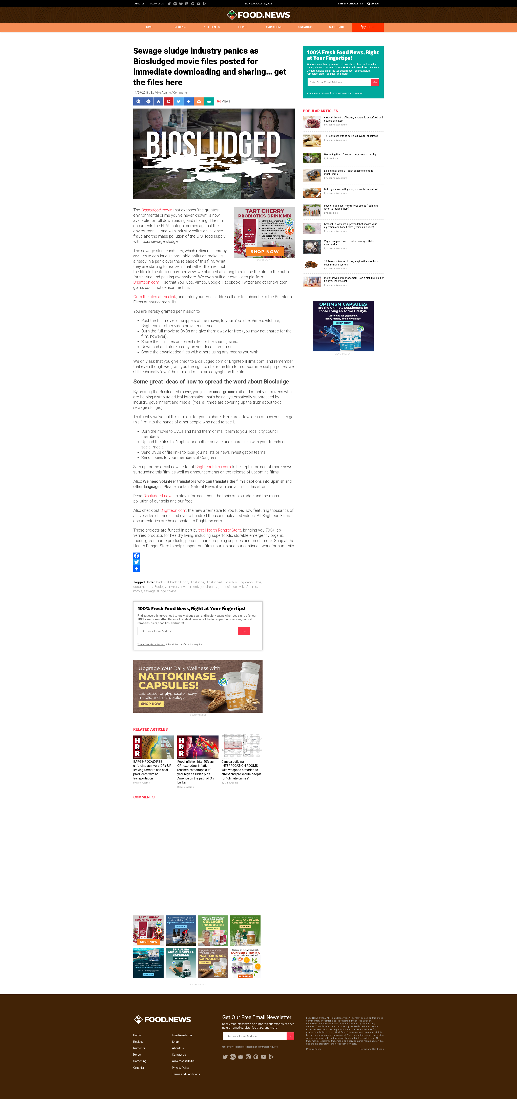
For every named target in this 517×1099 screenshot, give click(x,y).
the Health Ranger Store (220, 530)
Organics (305, 27)
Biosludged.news (158, 495)
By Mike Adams (161, 92)
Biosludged (214, 582)
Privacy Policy (180, 1067)
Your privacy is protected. (151, 644)
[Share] (214, 568)
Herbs (242, 27)
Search (375, 4)
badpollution (179, 582)
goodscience (227, 587)
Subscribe (337, 27)
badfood (162, 582)
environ (172, 587)
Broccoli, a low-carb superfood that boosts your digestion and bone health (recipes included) (350, 226)
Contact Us (179, 1054)
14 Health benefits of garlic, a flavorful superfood (351, 136)
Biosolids (230, 582)
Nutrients (212, 27)
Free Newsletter (182, 1035)
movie (156, 210)
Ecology (160, 587)
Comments (180, 92)
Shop (371, 27)
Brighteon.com (146, 282)
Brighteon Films (250, 582)
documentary (143, 587)
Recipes (180, 27)
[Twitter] (214, 562)
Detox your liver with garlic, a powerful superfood (351, 189)
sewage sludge (155, 591)
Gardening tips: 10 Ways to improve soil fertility (350, 154)
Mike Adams (247, 587)
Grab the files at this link (154, 296)
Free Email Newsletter (350, 4)
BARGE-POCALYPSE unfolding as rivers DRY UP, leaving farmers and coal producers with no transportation (152, 770)
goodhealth (208, 587)
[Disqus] (198, 851)
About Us (139, 4)
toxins (172, 591)
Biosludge (197, 582)
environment (189, 587)
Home (149, 27)
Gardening (274, 27)
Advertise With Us (183, 1061)
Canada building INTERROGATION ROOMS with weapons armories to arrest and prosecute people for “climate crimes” (242, 770)
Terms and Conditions (186, 1074)
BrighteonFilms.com (213, 466)
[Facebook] (214, 556)
